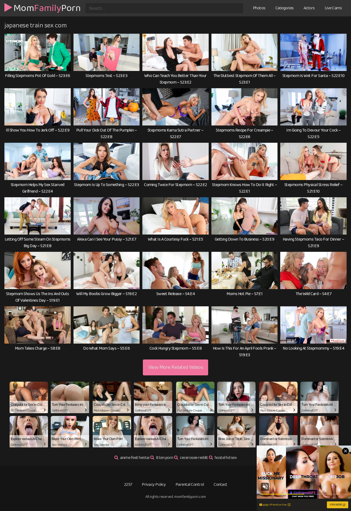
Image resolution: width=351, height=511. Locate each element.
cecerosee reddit (194, 457)
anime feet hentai (134, 457)
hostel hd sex (226, 457)
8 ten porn (164, 457)
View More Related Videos (175, 367)
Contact (220, 484)
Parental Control (190, 484)
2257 (128, 484)
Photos (259, 8)
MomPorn (47, 7)
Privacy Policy (154, 484)
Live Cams (333, 8)
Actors (309, 8)
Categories (284, 8)
